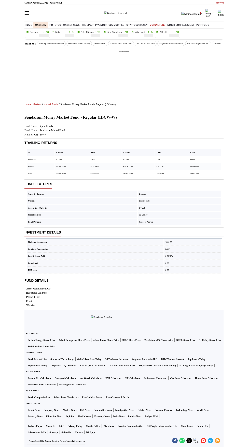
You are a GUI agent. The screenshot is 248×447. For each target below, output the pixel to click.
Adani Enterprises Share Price (74, 340)
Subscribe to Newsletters (66, 397)
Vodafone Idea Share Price (41, 346)
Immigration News (124, 410)
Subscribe (66, 432)
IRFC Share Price (131, 340)
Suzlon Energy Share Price (41, 340)
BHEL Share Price (185, 340)
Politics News (134, 416)
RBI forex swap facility (79, 43)
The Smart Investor (94, 25)
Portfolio (202, 25)
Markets (40, 25)
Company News (51, 410)
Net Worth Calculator (91, 378)
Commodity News (103, 410)
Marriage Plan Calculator (72, 384)
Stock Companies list (180, 25)
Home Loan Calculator (206, 378)
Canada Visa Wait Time (121, 43)
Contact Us (202, 426)
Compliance (187, 426)
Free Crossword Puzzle (117, 397)
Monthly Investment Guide (51, 43)
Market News (69, 410)
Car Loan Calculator (180, 378)
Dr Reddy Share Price (210, 340)
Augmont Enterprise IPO (171, 43)
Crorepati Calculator (65, 378)
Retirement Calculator (155, 378)
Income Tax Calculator (39, 378)
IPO (51, 25)
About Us (50, 426)
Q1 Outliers (70, 365)
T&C (61, 426)
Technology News (184, 410)
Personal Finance (163, 410)
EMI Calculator (113, 378)
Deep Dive (56, 365)
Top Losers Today (196, 359)
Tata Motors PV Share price (158, 340)
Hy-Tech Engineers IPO (198, 43)
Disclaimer (108, 426)
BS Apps (90, 432)
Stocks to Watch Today (62, 359)
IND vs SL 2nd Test (146, 43)
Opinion (70, 416)
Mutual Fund (157, 25)
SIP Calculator (132, 378)
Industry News (35, 416)
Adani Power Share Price (106, 340)
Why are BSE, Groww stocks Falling (157, 365)
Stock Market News (67, 25)
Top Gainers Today (37, 365)
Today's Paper (35, 426)
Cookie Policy (93, 426)
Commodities (116, 25)
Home (28, 25)
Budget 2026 (151, 416)
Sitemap (53, 432)
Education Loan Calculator (42, 384)
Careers (79, 432)
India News (119, 416)
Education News (54, 416)
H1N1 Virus (99, 43)
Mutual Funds (51, 104)
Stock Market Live (37, 359)
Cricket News (144, 410)
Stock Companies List (39, 397)
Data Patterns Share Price (122, 365)
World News (203, 410)
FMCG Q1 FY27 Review (92, 365)
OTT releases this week (116, 359)
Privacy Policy (75, 426)
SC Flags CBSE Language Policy (196, 365)
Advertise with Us (37, 432)
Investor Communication (130, 426)
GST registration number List (162, 426)
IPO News (85, 410)
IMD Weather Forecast (172, 359)
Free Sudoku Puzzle (92, 397)
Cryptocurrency (137, 25)
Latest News (34, 410)
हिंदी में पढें (220, 3)
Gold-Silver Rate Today (89, 359)
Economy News (102, 416)
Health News (84, 416)
